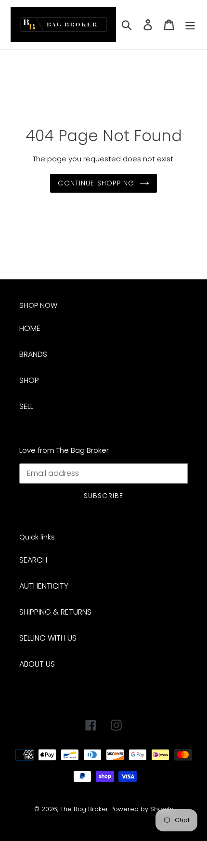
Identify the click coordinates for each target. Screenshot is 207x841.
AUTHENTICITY (43, 585)
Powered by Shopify (141, 809)
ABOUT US (37, 664)
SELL (26, 406)
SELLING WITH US (48, 638)
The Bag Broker (84, 809)
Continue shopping (96, 183)
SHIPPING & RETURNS (55, 612)
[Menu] (190, 24)
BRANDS (33, 354)
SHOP (29, 380)
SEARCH (33, 559)
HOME (29, 328)
